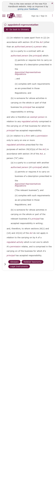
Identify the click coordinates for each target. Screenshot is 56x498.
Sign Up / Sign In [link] (39, 16)
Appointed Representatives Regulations (28, 73)
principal (37, 56)
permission (42, 136)
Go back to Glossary (19, 29)
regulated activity (29, 121)
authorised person (23, 47)
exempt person (37, 117)
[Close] (52, 3)
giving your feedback (28, 9)
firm (28, 136)
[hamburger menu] (3, 16)
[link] (15, 16)
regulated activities (16, 145)
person (38, 47)
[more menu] (52, 15)
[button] (5, 264)
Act (41, 42)
